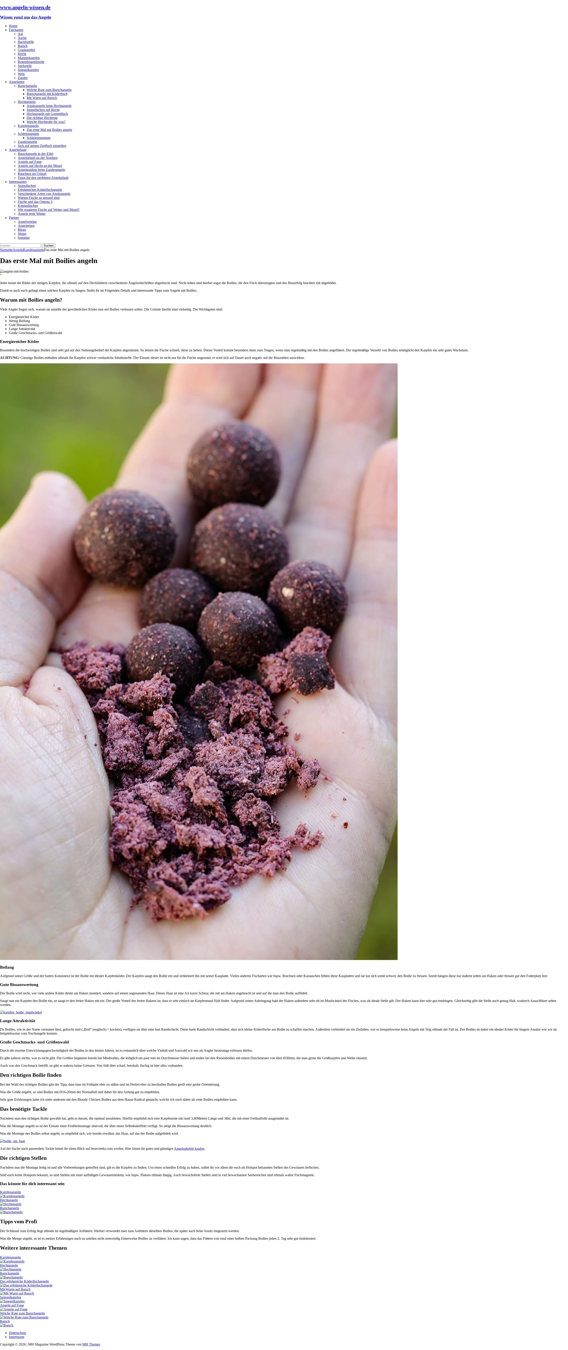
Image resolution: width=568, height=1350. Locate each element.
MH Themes (91, 1344)
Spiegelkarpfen (28, 70)
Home (13, 26)
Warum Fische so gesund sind (38, 198)
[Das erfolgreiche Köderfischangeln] (26, 1285)
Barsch (23, 46)
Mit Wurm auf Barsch (42, 98)
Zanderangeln (27, 142)
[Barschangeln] (11, 1212)
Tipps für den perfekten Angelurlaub (43, 178)
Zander (23, 78)
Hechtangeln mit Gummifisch (47, 114)
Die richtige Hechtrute (42, 118)
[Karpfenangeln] (12, 1196)
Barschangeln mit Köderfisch (47, 94)
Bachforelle (26, 42)
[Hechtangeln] (10, 1204)
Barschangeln (27, 86)
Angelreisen (26, 226)
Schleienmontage (39, 138)
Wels (21, 74)
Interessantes (18, 182)
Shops (22, 234)
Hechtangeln (27, 102)
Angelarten (16, 82)
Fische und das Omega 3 (35, 202)
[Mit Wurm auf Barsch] (17, 1293)
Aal (20, 34)
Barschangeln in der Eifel (35, 154)
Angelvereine (27, 222)
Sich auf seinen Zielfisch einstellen (42, 146)
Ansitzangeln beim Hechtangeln (49, 106)
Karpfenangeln (28, 126)
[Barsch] (6, 1325)
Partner (14, 218)
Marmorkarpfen (29, 58)
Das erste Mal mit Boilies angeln (49, 130)
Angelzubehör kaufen (189, 1148)
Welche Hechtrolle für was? (46, 122)
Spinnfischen (27, 186)
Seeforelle (25, 66)
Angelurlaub (17, 150)
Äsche (22, 38)
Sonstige (24, 238)
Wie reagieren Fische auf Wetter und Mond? (48, 210)
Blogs (22, 230)
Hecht (22, 54)
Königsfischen (28, 206)
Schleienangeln (28, 134)
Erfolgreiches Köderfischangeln (40, 190)
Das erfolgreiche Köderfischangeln (24, 1281)
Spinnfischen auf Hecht (43, 110)
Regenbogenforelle (31, 62)
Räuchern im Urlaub (32, 174)
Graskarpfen (26, 50)
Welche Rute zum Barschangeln (49, 90)
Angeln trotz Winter (31, 214)
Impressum (16, 1337)
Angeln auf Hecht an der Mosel (40, 166)
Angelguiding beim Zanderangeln (41, 170)
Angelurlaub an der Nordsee (37, 158)
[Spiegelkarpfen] (12, 1301)
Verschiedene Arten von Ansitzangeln (44, 194)
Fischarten (16, 30)
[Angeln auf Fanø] (13, 1309)
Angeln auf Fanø (29, 162)
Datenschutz (17, 1333)
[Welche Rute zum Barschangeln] (24, 1317)
